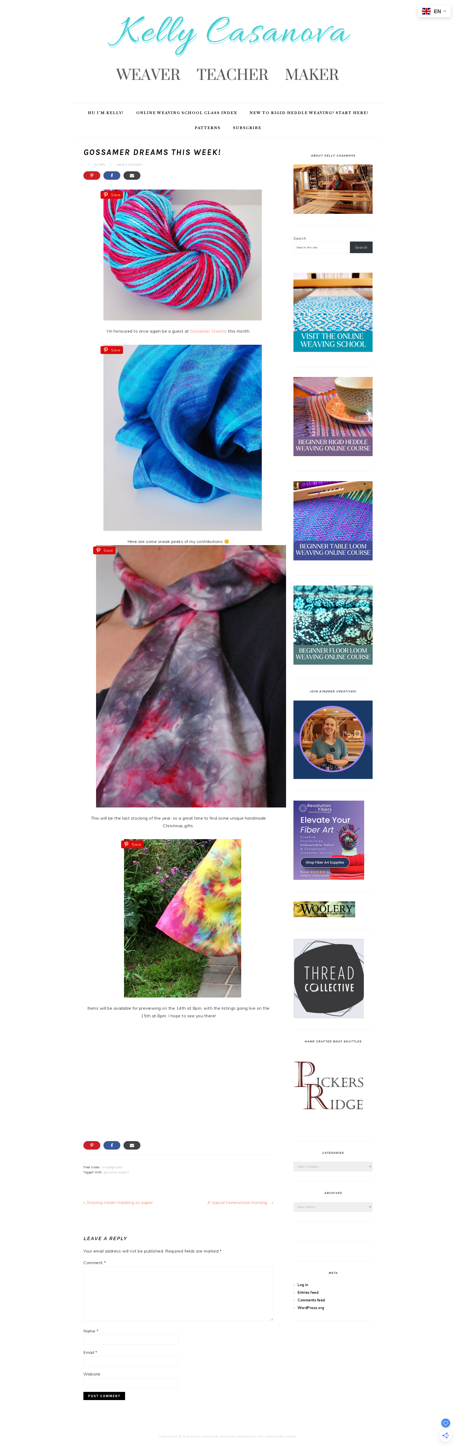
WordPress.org (311, 1308)
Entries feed (308, 1292)
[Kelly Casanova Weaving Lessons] (228, 97)
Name (90, 1331)
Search (299, 238)
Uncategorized (112, 1167)
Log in (303, 1285)
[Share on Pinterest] (91, 175)
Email (90, 1352)
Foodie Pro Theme (281, 1436)
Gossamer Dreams (208, 331)
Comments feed (311, 1300)
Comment (94, 1262)
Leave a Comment (129, 164)
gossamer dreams (117, 1172)
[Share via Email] (132, 175)
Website (92, 1374)
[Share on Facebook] (111, 175)
